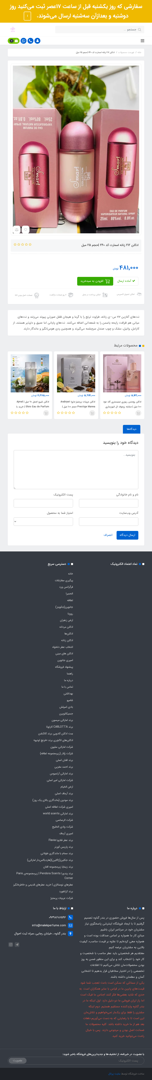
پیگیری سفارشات (64, 580)
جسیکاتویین (66, 713)
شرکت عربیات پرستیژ (61, 898)
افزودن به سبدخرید (92, 281)
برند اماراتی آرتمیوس (61, 773)
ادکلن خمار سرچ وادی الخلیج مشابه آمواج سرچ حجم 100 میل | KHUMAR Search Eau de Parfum (28, 406)
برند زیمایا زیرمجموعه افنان (58, 867)
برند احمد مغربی (63, 767)
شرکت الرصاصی (64, 820)
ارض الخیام (67, 787)
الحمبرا (69, 593)
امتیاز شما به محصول (60, 513)
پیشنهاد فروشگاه (64, 667)
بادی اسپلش (66, 707)
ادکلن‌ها (69, 633)
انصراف (108, 535)
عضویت (17, 1060)
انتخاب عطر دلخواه (62, 647)
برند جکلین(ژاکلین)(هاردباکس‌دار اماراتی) (50, 860)
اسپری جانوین (65, 660)
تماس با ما (67, 687)
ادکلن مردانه (66, 627)
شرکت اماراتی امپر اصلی (60, 780)
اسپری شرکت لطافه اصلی (59, 807)
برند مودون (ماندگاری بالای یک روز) (52, 800)
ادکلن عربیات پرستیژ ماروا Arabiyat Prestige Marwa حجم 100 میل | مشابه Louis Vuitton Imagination (121, 406)
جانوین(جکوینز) (64, 607)
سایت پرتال (114, 1074)
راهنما (70, 673)
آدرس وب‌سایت (128, 513)
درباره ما (68, 680)
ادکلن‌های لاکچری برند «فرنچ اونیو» (53, 740)
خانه (70, 574)
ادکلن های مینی (64, 653)
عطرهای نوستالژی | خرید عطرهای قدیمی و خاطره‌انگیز (43, 885)
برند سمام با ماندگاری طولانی (57, 853)
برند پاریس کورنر (63, 847)
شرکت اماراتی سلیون (61, 747)
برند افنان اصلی (64, 760)
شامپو (70, 700)
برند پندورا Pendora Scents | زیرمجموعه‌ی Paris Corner (44, 875)
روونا (70, 614)
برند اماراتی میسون (62, 720)
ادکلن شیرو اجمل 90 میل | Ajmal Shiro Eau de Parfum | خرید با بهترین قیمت (76, 406)
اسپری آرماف (66, 833)
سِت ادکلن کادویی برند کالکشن (55, 733)
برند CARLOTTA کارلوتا (59, 727)
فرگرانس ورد (66, 587)
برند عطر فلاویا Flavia (61, 840)
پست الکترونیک (63, 494)
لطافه (70, 600)
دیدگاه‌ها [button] (131, 429)
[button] (37, 41)
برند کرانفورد (66, 891)
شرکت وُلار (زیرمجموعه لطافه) (56, 753)
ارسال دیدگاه (127, 535)
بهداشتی (68, 693)
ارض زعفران (66, 620)
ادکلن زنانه (67, 640)
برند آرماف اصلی (64, 793)
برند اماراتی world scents (58, 813)
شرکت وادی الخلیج (62, 827)
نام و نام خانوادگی (127, 494)
